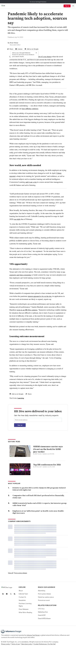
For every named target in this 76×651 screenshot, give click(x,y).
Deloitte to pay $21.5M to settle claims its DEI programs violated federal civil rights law (39, 489)
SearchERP (42, 615)
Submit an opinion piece (46, 597)
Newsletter (22, 600)
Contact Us (22, 597)
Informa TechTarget (33, 635)
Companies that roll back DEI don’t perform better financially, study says (38, 496)
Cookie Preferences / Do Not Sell (44, 644)
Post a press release (20, 573)
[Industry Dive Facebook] (7, 594)
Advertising (41, 591)
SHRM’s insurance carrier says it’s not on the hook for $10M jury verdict (48, 449)
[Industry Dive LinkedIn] (3, 594)
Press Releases (23, 609)
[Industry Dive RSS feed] (14, 594)
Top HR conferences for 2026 (47, 464)
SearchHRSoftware (44, 618)
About (21, 591)
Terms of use (15, 644)
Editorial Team (23, 594)
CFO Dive (41, 609)
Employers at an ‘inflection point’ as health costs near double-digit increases (38, 512)
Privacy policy (5, 644)
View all (10, 573)
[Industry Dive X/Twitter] (11, 594)
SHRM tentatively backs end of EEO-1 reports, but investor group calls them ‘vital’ (39, 504)
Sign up (67, 6)
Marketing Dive (43, 612)
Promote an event (44, 600)
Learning (21, 398)
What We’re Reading (25, 612)
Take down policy (26, 644)
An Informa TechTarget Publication (38, 1)
